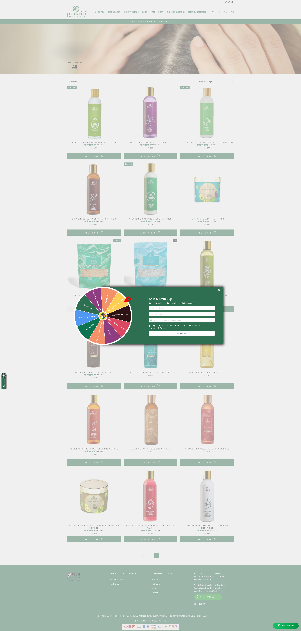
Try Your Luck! (181, 333)
